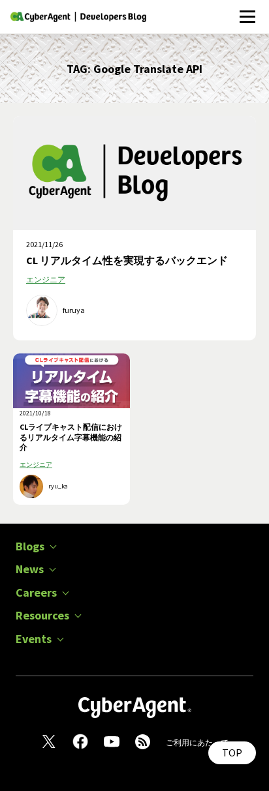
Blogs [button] (30, 546)
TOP (232, 752)
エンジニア (45, 279)
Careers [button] (36, 593)
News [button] (30, 569)
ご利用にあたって (197, 742)
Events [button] (34, 639)
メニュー (247, 9)
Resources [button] (42, 615)
